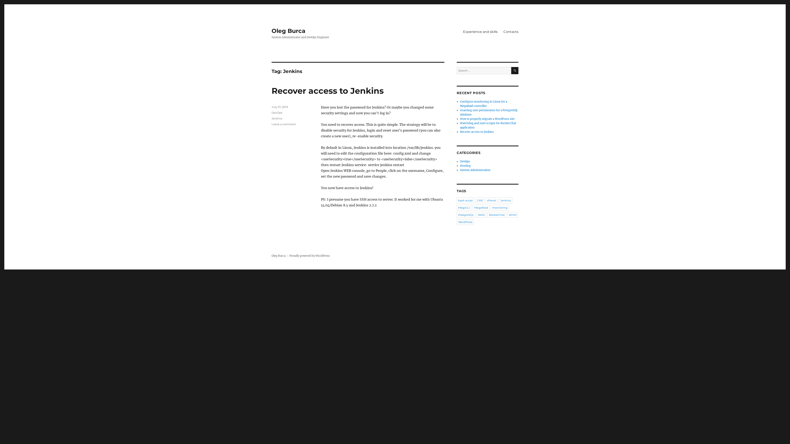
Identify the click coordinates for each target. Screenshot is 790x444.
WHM (512, 214)
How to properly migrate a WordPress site (487, 119)
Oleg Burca (288, 30)
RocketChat (497, 214)
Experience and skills (480, 32)
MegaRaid (481, 207)
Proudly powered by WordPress (309, 256)
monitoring (500, 207)
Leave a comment (284, 124)
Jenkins (277, 118)
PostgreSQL (466, 214)
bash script (465, 200)
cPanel (491, 200)
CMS (480, 200)
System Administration (475, 170)
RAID (481, 214)
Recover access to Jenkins (328, 91)
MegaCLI (464, 207)
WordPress (465, 222)
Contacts (510, 32)
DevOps (277, 112)
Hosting (465, 166)
